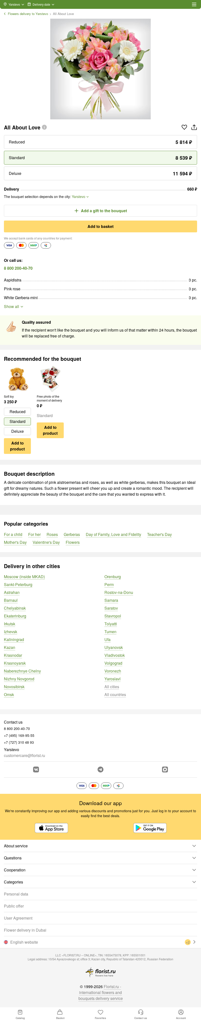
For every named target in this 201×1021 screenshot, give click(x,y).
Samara (111, 600)
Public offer (14, 906)
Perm (109, 584)
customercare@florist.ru (24, 755)
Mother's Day (15, 542)
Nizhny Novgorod (19, 679)
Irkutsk (9, 624)
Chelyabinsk (15, 608)
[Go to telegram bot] (100, 769)
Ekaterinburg (15, 616)
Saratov (111, 608)
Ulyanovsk (113, 647)
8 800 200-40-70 (18, 268)
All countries (115, 694)
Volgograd (113, 663)
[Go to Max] (165, 769)
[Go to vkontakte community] (36, 769)
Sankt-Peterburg (18, 584)
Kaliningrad (14, 639)
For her (34, 534)
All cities (111, 686)
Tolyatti (110, 624)
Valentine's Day (46, 542)
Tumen (110, 631)
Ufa (107, 639)
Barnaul (11, 600)
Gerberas (72, 534)
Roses (52, 534)
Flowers (73, 542)
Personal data (16, 894)
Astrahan (12, 592)
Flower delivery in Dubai (25, 930)
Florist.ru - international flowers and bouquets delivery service (100, 992)
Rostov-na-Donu (118, 592)
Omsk (9, 694)
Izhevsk (10, 631)
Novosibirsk (14, 686)
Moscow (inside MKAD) (24, 576)
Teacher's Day (159, 534)
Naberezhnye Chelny (22, 671)
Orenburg (112, 576)
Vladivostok (114, 655)
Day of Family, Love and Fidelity (113, 534)
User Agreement (18, 918)
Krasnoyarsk (15, 663)
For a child (13, 534)
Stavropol (112, 616)
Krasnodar (13, 655)
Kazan (9, 647)
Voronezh (112, 671)
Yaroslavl (112, 679)
